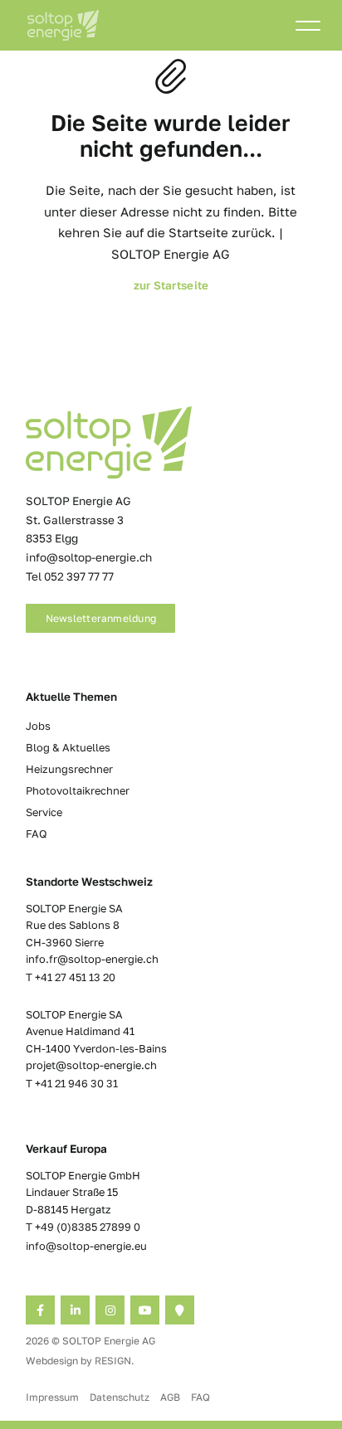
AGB (170, 1397)
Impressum (52, 1397)
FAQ (36, 833)
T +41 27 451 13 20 (70, 977)
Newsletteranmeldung (101, 618)
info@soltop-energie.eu (86, 1245)
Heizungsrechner (69, 768)
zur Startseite (171, 285)
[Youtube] (144, 1309)
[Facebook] (40, 1309)
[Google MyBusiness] (179, 1309)
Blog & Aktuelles (68, 747)
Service (44, 812)
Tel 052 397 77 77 (70, 576)
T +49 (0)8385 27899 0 (83, 1226)
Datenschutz (119, 1397)
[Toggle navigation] (308, 29)
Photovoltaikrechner (77, 790)
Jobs (38, 725)
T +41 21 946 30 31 (72, 1083)
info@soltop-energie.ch (89, 557)
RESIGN (113, 1360)
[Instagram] (110, 1309)
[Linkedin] (75, 1309)
